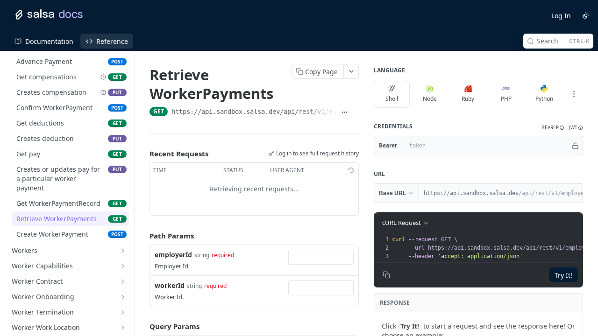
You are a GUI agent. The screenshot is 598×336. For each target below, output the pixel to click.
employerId (173, 254)
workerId (170, 285)
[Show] (575, 145)
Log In (561, 15)
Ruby (468, 99)
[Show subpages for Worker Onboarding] (123, 297)
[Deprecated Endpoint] (103, 77)
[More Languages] (573, 94)
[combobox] (321, 257)
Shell (391, 99)
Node (430, 99)
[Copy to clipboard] (355, 112)
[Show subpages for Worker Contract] (123, 281)
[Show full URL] (344, 112)
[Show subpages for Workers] (123, 250)
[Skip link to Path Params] (143, 235)
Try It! (563, 275)
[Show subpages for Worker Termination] (123, 312)
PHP (506, 99)
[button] (552, 127)
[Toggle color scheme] (585, 15)
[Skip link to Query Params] (143, 326)
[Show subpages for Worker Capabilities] (123, 266)
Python (544, 99)
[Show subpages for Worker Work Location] (123, 327)
